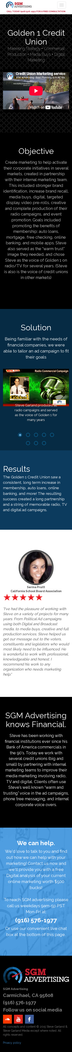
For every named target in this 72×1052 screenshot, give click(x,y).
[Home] (22, 5)
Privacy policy (12, 1042)
